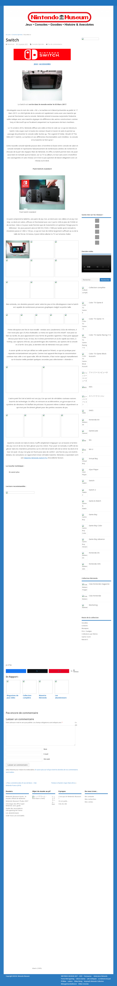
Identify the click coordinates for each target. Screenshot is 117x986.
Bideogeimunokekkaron (69, 984)
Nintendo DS (94, 553)
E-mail (46, 754)
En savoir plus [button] (14, 472)
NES (90, 387)
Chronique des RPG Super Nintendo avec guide (15, 805)
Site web (47, 759)
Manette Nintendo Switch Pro (35, 458)
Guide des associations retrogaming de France (14, 809)
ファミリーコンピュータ (98, 372)
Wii (90, 440)
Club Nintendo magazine (99, 584)
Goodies (85, 623)
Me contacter (89, 796)
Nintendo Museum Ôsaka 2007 (17, 801)
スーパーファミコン (96, 396)
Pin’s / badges (87, 631)
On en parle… (63, 801)
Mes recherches (90, 799)
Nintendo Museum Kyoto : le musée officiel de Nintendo (16, 797)
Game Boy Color (95, 525)
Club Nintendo (95, 596)
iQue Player (93, 469)
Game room (86, 637)
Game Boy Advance (97, 539)
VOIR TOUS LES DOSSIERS (15, 816)
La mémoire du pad (104, 979)
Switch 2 (92, 490)
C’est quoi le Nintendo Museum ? (69, 797)
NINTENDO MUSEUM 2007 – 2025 (71, 976)
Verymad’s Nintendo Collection (94, 981)
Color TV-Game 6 (96, 302)
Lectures (85, 626)
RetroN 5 (85, 639)
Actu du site (62, 804)
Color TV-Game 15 (96, 319)
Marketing (93, 605)
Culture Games (80, 979)
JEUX (36, 64)
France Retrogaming (67, 979)
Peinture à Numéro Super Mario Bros (63, 783)
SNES (91, 410)
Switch (91, 480)
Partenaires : (88, 976)
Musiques (85, 628)
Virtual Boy (93, 458)
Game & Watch (95, 501)
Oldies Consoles (83, 984)
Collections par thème (90, 634)
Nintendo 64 (94, 419)
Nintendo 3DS (95, 564)
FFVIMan (63, 981)
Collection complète (97, 287)
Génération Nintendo (100, 976)
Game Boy (93, 514)
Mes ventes (89, 802)
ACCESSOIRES (45, 64)
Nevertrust (10, 44)
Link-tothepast (92, 979)
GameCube (93, 431)
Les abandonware (12, 813)
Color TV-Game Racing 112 (100, 335)
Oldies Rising (78, 981)
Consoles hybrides (38, 44)
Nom (45, 749)
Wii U (91, 449)
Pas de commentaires (55, 44)
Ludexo (70, 981)
